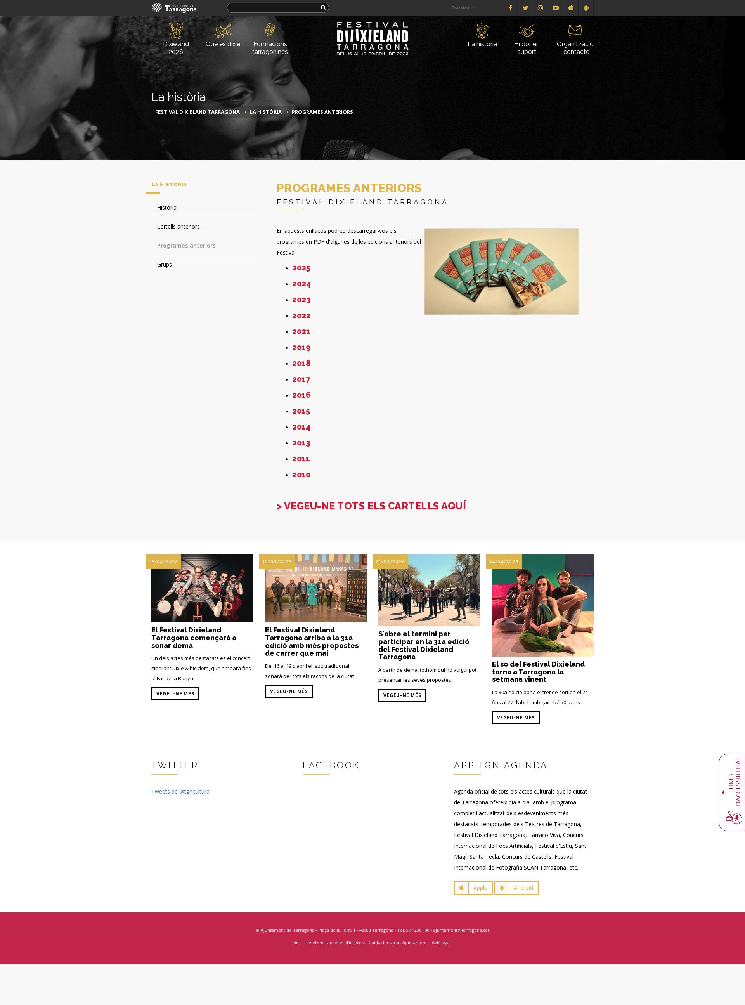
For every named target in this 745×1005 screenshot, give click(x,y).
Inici (296, 942)
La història (482, 44)
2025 (301, 267)
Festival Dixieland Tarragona (197, 111)
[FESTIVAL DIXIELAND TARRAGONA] (372, 26)
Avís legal (441, 942)
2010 (301, 474)
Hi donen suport (527, 47)
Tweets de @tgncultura (180, 791)
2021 (301, 331)
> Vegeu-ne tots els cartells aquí (371, 506)
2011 (301, 458)
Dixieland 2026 (176, 47)
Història (167, 207)
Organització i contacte (575, 47)
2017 (301, 379)
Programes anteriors (322, 111)
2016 (301, 395)
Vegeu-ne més (175, 693)
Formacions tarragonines (270, 47)
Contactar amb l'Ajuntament (398, 942)
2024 (301, 283)
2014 (301, 426)
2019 (301, 347)
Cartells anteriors (178, 226)
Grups (164, 264)
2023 (301, 299)
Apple (480, 887)
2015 (301, 411)
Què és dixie (223, 44)
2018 (301, 363)
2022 (301, 315)
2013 (301, 442)
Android (523, 887)
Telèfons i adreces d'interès (335, 942)
